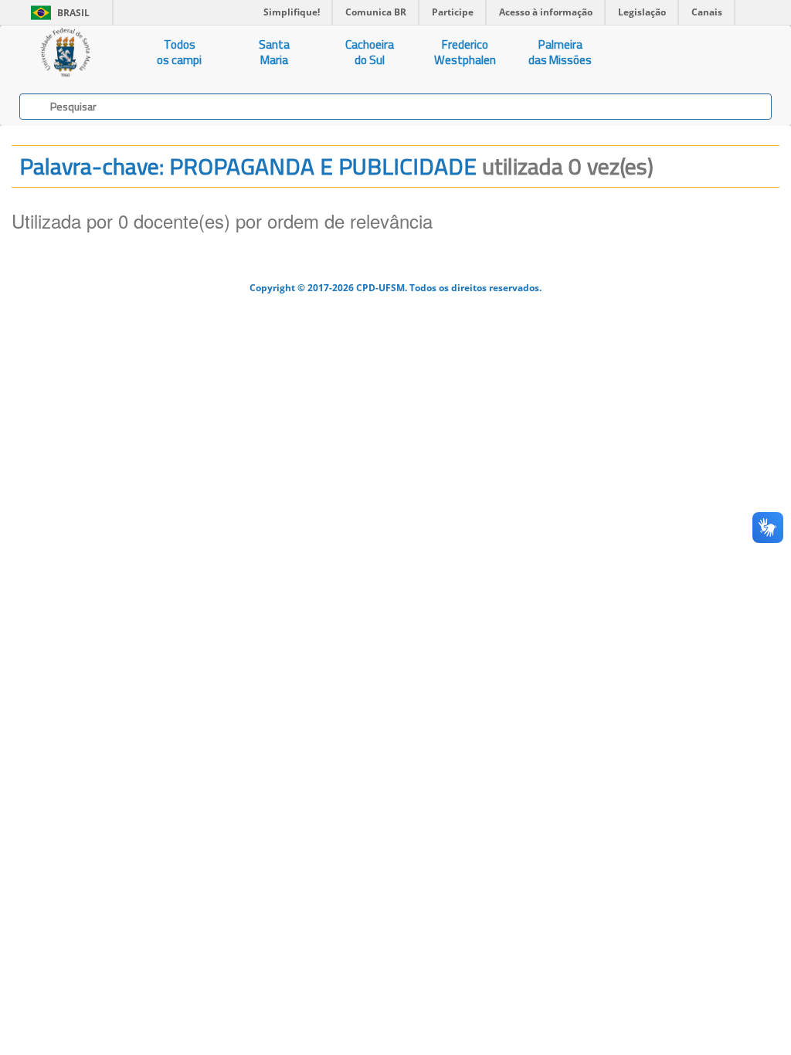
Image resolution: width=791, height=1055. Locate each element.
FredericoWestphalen (465, 52)
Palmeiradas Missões (560, 52)
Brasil (57, 12)
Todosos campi (179, 52)
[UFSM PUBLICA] (66, 52)
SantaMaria (274, 52)
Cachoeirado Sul (369, 52)
